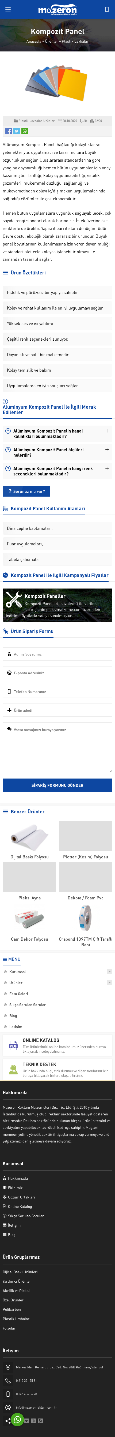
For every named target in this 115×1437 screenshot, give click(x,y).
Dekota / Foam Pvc (85, 897)
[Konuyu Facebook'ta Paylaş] (8, 131)
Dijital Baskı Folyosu (29, 856)
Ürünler (51, 41)
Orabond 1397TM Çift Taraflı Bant (85, 941)
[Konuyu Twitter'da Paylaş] (16, 131)
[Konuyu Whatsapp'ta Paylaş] (24, 131)
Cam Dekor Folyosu (29, 939)
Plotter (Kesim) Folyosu (85, 856)
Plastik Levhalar (75, 41)
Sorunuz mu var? (29, 491)
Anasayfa (33, 41)
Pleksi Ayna (29, 897)
